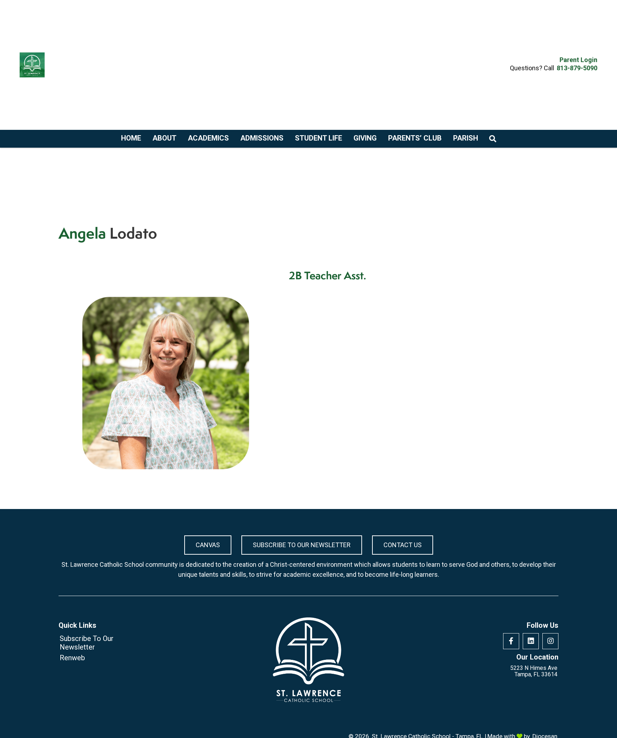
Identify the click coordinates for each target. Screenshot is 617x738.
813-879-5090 (577, 68)
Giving (365, 138)
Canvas (208, 545)
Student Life (318, 138)
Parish (465, 138)
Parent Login (578, 60)
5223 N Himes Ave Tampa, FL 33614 (533, 671)
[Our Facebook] (511, 641)
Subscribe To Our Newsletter (302, 545)
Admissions (262, 138)
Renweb (72, 657)
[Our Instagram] (550, 641)
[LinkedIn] (531, 641)
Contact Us (402, 545)
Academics (208, 138)
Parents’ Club (415, 138)
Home (131, 138)
